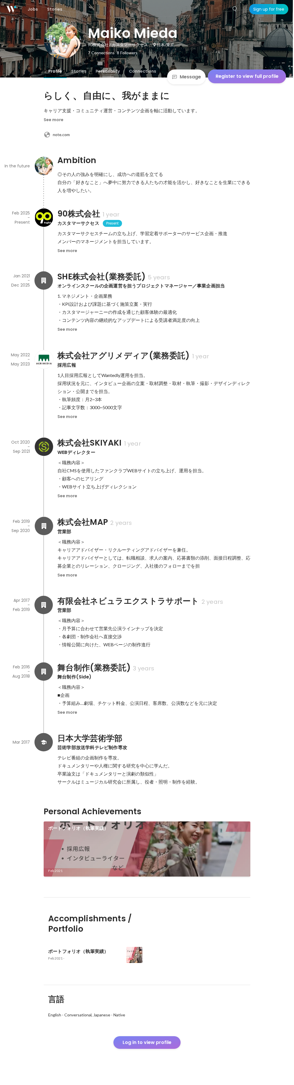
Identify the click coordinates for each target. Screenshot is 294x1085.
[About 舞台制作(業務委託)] (43, 671)
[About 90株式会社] (43, 217)
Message (190, 77)
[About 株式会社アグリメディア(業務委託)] (43, 359)
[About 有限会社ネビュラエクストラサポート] (43, 605)
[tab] (55, 71)
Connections (142, 71)
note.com (61, 134)
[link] (147, 849)
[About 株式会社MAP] (43, 526)
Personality (108, 71)
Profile (55, 71)
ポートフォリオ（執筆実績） (78, 828)
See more (53, 120)
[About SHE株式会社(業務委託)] (43, 280)
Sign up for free (268, 9)
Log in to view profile (147, 1042)
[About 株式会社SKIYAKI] (43, 446)
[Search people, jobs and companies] (235, 9)
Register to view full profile (247, 76)
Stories (78, 71)
